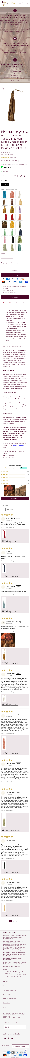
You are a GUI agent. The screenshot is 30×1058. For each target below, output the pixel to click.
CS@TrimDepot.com (13, 966)
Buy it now (15, 275)
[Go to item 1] (9, 490)
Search (5, 986)
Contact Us (6, 1003)
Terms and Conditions (9, 990)
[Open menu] (20, 3)
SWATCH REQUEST (19, 445)
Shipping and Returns (9, 998)
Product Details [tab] (8, 303)
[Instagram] (21, 176)
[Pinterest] (24, 176)
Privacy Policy (7, 994)
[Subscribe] (24, 1027)
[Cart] (23, 3)
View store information (9, 292)
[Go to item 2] (20, 490)
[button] (5, 157)
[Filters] (3, 509)
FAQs (4, 1007)
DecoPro (17, 1057)
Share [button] (16, 297)
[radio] (5, 184)
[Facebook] (17, 176)
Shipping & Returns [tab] (22, 303)
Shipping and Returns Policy (9, 263)
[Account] (27, 3)
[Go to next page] (22, 921)
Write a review (15, 498)
